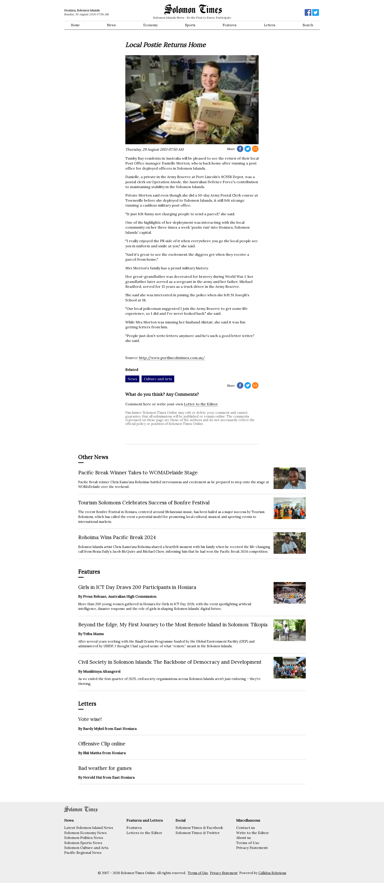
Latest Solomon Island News (88, 827)
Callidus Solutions (272, 873)
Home (75, 25)
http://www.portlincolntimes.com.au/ (172, 357)
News (111, 25)
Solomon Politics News (83, 837)
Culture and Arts (158, 379)
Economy (150, 25)
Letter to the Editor (201, 404)
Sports (190, 25)
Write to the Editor (252, 832)
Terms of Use (247, 842)
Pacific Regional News (83, 852)
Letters (269, 25)
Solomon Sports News (83, 842)
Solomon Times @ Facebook (199, 827)
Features (229, 25)
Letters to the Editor (144, 832)
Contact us (245, 827)
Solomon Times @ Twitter (198, 832)
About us (243, 837)
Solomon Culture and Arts (86, 847)
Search (308, 25)
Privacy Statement (252, 847)
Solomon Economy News (85, 832)
